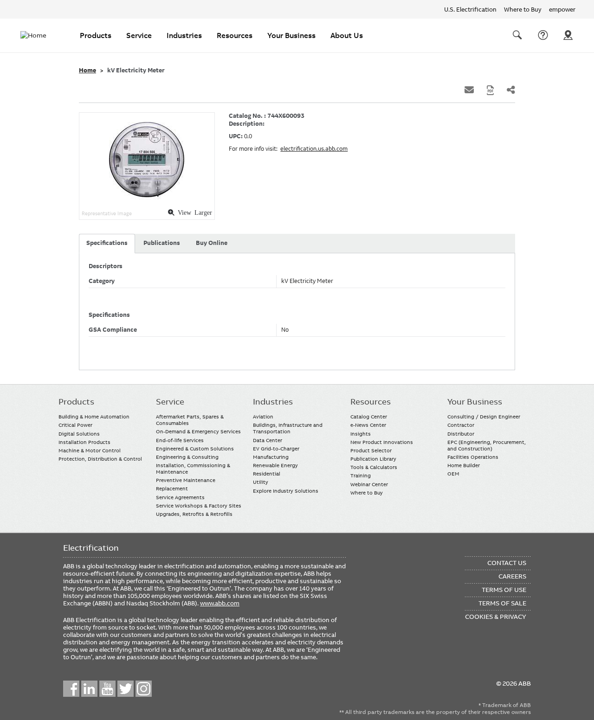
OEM (453, 473)
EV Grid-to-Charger (276, 448)
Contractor (460, 425)
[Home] (39, 35)
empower (562, 9)
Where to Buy (523, 9)
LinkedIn (89, 689)
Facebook (71, 689)
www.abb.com (219, 603)
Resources (234, 35)
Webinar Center (369, 484)
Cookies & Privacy (495, 616)
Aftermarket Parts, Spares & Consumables (190, 419)
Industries (184, 35)
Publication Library (373, 459)
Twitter (125, 689)
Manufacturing (271, 457)
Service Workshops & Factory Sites (198, 505)
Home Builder (463, 465)
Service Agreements (180, 497)
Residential (266, 473)
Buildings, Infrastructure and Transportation (288, 428)
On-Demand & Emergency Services (198, 431)
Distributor (460, 434)
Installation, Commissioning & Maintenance (193, 468)
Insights (360, 434)
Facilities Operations (472, 457)
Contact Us (543, 35)
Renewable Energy (275, 465)
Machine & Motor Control (89, 450)
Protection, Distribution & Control (100, 459)
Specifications (107, 243)
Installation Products (84, 442)
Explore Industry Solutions (285, 491)
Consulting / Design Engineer (483, 416)
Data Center (267, 440)
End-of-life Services (180, 440)
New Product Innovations (381, 442)
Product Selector (371, 450)
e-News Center (368, 425)
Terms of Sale (502, 603)
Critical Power (75, 425)
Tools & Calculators (373, 467)
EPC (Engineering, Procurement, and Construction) (486, 445)
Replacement (172, 488)
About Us (346, 35)
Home (87, 70)
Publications (161, 243)
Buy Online (211, 243)
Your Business (291, 35)
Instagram (144, 689)
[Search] (517, 35)
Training (360, 475)
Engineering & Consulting (187, 457)
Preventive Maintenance (185, 480)
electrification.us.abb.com (314, 149)
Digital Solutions (79, 434)
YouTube (107, 689)
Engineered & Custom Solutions (195, 448)
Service (139, 35)
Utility (260, 482)
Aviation (263, 416)
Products (95, 35)
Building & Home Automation (93, 416)
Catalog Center (368, 416)
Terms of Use (504, 589)
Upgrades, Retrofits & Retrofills (194, 514)
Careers (512, 576)
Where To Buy (568, 35)
